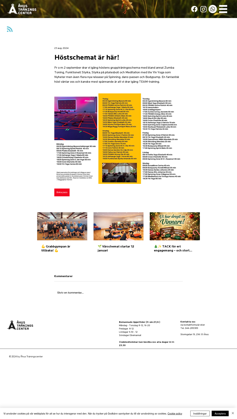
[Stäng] (233, 413)
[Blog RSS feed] (10, 29)
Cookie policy (175, 413)
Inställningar (200, 413)
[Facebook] (194, 9)
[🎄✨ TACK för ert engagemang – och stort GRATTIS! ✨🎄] (175, 226)
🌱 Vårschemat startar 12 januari (116, 248)
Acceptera (220, 413)
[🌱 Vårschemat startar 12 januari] (119, 226)
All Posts (9, 25)
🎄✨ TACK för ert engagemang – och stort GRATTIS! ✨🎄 (171, 248)
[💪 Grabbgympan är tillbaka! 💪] (62, 226)
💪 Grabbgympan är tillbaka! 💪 (55, 248)
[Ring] (213, 9)
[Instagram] (203, 9)
